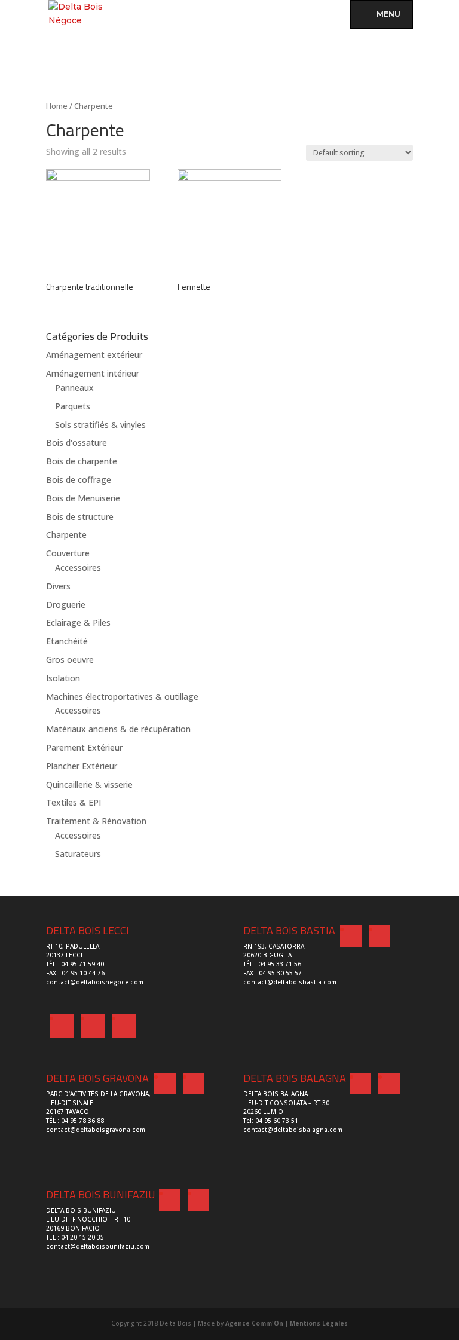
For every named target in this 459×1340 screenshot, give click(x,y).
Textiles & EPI (73, 802)
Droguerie (65, 604)
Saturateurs (78, 853)
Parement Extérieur (84, 747)
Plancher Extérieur (81, 766)
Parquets (72, 406)
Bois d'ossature (76, 442)
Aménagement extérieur (94, 354)
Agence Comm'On (254, 1323)
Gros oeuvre (70, 659)
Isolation (63, 678)
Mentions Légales (319, 1323)
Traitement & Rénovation (96, 821)
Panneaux (74, 387)
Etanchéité (67, 641)
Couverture (68, 553)
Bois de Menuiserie (83, 498)
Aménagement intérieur (92, 373)
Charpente (66, 534)
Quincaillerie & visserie (89, 784)
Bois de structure (80, 516)
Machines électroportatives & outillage (122, 696)
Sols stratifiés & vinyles (100, 424)
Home (57, 105)
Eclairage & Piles (78, 622)
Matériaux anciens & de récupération (118, 729)
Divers (58, 586)
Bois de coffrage (78, 479)
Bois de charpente (81, 461)
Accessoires (78, 567)
